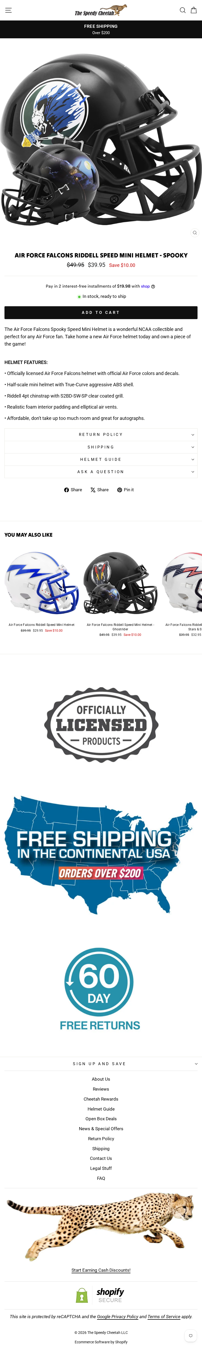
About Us (101, 1079)
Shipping (101, 447)
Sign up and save (100, 1063)
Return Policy (101, 434)
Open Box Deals (101, 1118)
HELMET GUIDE (101, 459)
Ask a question (101, 471)
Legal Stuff (101, 1168)
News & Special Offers (101, 1128)
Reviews (101, 1089)
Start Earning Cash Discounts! (101, 1270)
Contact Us (101, 1158)
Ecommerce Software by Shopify (101, 1342)
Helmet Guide (101, 1109)
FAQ (101, 1178)
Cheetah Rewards (101, 1099)
